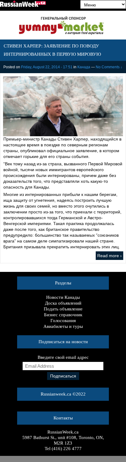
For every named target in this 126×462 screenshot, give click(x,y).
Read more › (109, 255)
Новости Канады (63, 297)
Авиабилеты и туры (63, 326)
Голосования (63, 320)
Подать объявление (63, 308)
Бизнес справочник (63, 314)
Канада (83, 67)
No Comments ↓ (109, 67)
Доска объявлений (63, 303)
